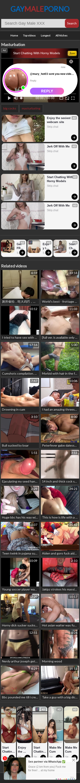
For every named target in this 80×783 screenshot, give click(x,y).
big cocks (9, 108)
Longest (45, 35)
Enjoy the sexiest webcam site (59, 120)
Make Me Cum (55, 749)
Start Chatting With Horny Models (36, 53)
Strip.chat (52, 126)
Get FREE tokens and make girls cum (20, 246)
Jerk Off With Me (58, 146)
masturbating (31, 108)
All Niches (62, 35)
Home (14, 35)
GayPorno (40, 8)
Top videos (29, 35)
